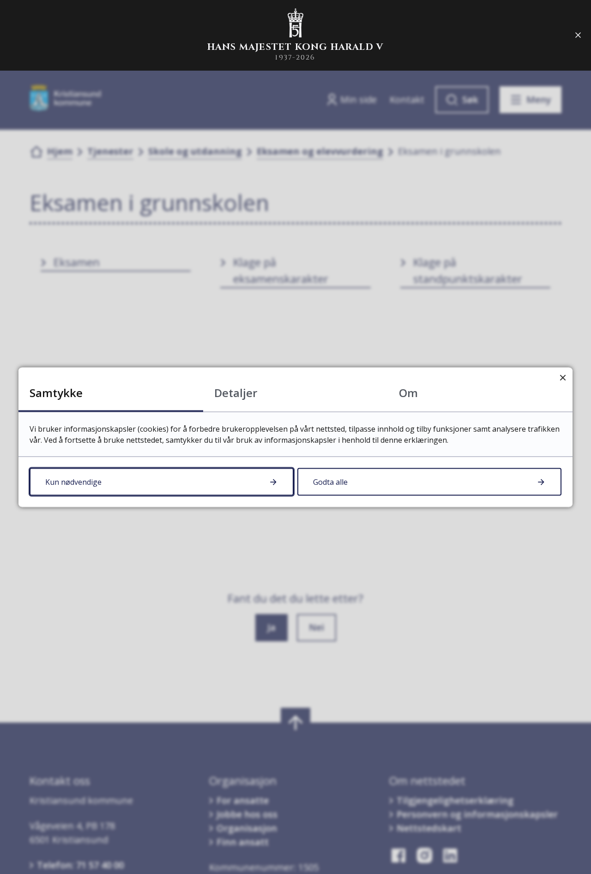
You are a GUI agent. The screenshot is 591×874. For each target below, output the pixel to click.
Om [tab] (408, 392)
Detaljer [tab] (235, 392)
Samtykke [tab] (56, 392)
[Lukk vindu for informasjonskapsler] (563, 377)
